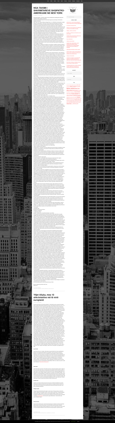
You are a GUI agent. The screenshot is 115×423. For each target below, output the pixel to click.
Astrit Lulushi (73, 86)
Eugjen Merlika (77, 91)
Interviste (68, 97)
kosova (78, 97)
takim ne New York (51, 288)
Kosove (68, 98)
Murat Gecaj (74, 98)
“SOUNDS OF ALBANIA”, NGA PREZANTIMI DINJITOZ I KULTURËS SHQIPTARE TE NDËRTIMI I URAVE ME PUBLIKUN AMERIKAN (74, 59)
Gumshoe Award (40, 395)
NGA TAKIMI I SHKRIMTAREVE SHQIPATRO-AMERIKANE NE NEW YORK (49, 10)
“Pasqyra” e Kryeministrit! (70, 55)
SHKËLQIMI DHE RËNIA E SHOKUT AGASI (73, 49)
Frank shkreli (75, 93)
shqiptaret (79, 102)
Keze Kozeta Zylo (71, 97)
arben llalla (78, 84)
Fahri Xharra (69, 93)
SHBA (69, 102)
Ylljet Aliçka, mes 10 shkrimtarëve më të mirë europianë (46, 297)
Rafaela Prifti (76, 99)
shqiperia (76, 102)
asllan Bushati (68, 86)
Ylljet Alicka (53, 412)
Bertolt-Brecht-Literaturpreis (44, 361)
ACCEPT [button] (78, 421)
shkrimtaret (39, 288)
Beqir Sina (77, 88)
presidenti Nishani (72, 99)
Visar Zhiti (76, 103)
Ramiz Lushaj (74, 100)
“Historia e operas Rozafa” (70, 41)
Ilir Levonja (78, 95)
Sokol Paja (69, 103)
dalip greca (69, 90)
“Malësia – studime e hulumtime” (71, 30)
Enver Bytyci (68, 91)
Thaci (72, 103)
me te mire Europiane (40, 412)
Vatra (74, 103)
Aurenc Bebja (78, 86)
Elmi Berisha (79, 90)
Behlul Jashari (71, 88)
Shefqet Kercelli (72, 102)
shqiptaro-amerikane (45, 288)
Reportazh (39, 287)
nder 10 (45, 412)
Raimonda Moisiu (70, 100)
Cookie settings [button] (73, 421)
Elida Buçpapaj (75, 90)
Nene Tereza (68, 99)
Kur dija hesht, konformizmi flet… (71, 25)
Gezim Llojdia (72, 95)
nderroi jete (77, 98)
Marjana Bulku (71, 98)
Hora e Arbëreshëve (70, 38)
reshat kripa (78, 100)
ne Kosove (80, 98)
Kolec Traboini (75, 97)
